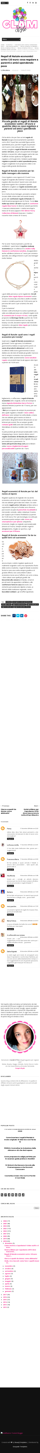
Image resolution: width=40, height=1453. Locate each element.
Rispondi (10, 839)
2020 (5, 1236)
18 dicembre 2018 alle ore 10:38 (29, 875)
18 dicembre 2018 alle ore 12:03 (29, 892)
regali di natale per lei (8, 48)
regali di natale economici (28, 46)
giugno (8, 1279)
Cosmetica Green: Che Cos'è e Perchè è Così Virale (20, 1177)
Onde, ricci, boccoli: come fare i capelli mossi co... (21, 1262)
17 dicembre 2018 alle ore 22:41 (29, 845)
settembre (9, 1271)
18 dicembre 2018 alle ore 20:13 (29, 920)
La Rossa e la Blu (13, 845)
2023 (5, 1229)
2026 (5, 1221)
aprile (7, 1284)
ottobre (8, 1269)
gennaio (8, 1291)
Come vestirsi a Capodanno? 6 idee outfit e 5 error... (21, 1246)
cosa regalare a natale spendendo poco (22, 602)
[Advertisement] (20, 711)
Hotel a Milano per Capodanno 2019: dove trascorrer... (20, 1251)
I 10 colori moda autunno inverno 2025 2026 (20, 1130)
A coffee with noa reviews (16, 935)
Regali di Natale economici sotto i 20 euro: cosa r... (20, 1255)
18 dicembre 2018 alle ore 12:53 (29, 906)
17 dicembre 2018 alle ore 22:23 (29, 828)
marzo (7, 1286)
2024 (5, 1226)
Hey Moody (11, 876)
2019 (5, 1239)
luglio (7, 1276)
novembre (9, 1266)
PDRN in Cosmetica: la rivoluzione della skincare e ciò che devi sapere (20, 1149)
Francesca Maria (13, 859)
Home (2, 45)
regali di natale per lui (25, 48)
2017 (5, 1295)
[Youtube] (36, 2)
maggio (8, 1281)
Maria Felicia (11, 921)
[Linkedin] (33, 2)
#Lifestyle (9, 45)
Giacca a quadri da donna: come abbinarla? (20, 1258)
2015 (5, 1300)
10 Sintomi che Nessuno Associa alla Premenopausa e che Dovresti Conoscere (20, 1167)
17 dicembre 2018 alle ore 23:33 (29, 859)
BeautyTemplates (21, 1442)
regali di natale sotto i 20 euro (22, 607)
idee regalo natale (12, 46)
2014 (5, 1302)
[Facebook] (27, 2)
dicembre (9, 1243)
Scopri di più (20, 1068)
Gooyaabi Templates (20, 1447)
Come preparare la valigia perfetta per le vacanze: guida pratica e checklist (20, 1158)
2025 (5, 1224)
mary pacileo (11, 906)
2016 (5, 1297)
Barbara (10, 892)
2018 (5, 1241)
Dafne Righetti (12, 951)
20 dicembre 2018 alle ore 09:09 (29, 951)
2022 (5, 1231)
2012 (5, 1307)
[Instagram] (30, 2)
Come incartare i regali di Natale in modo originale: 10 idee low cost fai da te (20, 1139)
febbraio (8, 1289)
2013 (5, 1305)
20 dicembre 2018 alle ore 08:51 (29, 937)
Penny (9, 829)
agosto (8, 1274)
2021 (5, 1234)
